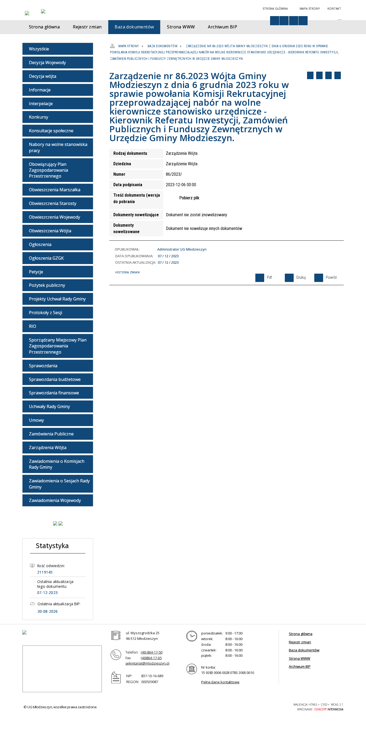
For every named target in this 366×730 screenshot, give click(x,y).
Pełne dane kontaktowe (220, 682)
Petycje (36, 272)
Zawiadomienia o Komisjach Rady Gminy (56, 464)
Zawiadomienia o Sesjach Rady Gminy (59, 484)
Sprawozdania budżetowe (55, 379)
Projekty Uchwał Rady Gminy (57, 299)
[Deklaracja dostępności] (284, 20)
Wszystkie (39, 49)
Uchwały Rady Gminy (49, 406)
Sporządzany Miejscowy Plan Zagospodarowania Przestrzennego (58, 346)
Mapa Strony (310, 8)
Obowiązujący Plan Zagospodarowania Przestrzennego (48, 170)
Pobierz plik (189, 197)
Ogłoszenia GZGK (46, 258)
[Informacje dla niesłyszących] (293, 20)
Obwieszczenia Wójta (50, 231)
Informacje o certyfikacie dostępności (199, 707)
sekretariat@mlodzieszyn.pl (147, 663)
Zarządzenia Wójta (47, 447)
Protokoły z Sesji (45, 313)
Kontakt (334, 8)
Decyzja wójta (42, 76)
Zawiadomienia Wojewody (55, 500)
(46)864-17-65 (151, 657)
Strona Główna (275, 8)
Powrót (328, 75)
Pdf (310, 75)
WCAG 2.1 (276, 706)
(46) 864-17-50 (151, 652)
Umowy (36, 420)
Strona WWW (299, 658)
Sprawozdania (43, 366)
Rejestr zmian (300, 642)
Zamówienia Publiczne (51, 434)
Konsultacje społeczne (51, 131)
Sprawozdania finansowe (54, 393)
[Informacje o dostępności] (274, 20)
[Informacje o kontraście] (303, 20)
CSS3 (259, 706)
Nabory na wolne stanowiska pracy (58, 147)
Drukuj (319, 75)
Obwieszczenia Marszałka (54, 190)
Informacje (40, 90)
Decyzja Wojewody (47, 62)
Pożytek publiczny (47, 285)
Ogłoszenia (40, 244)
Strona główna (300, 633)
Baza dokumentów (304, 650)
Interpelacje (41, 104)
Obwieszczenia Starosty (52, 203)
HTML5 (251, 706)
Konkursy (38, 117)
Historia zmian (127, 272)
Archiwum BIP (300, 666)
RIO (32, 326)
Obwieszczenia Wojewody (54, 217)
